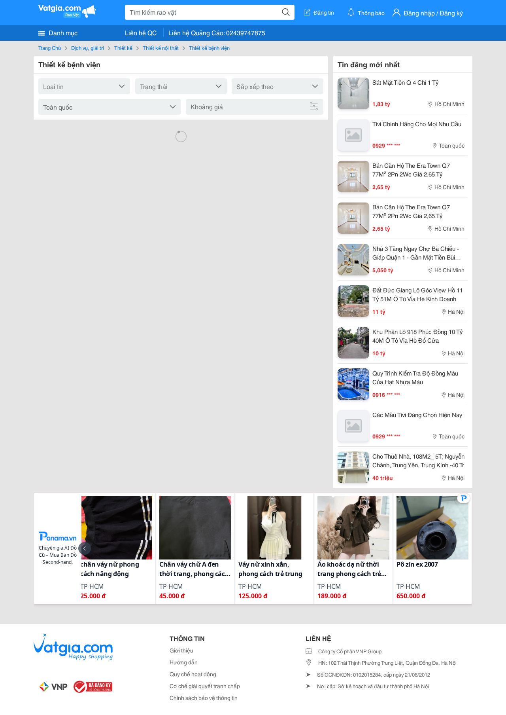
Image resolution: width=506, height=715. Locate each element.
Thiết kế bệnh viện (209, 47)
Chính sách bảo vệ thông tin (204, 698)
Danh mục (62, 32)
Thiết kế (123, 47)
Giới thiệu (181, 650)
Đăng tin (323, 12)
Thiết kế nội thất (161, 47)
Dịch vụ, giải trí (87, 47)
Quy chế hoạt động (193, 674)
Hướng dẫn (184, 662)
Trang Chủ (49, 47)
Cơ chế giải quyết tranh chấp (205, 686)
